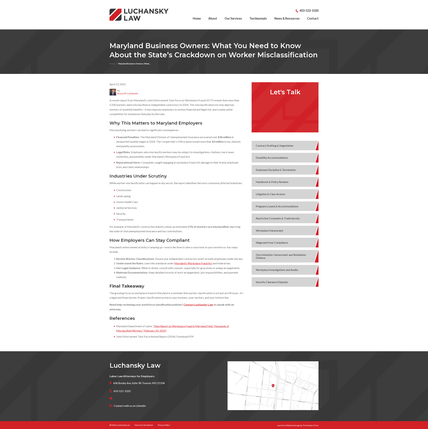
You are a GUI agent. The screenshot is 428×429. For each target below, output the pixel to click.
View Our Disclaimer (144, 425)
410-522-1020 (308, 10)
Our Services (233, 18)
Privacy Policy (164, 425)
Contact (312, 18)
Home (197, 18)
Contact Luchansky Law (198, 304)
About (212, 18)
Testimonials (258, 18)
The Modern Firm (310, 425)
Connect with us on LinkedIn (130, 405)
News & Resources (287, 18)
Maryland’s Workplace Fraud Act (193, 263)
